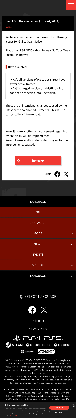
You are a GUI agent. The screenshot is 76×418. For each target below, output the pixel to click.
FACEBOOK (32, 310)
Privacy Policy (14, 416)
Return (38, 160)
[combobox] (73, 405)
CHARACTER (38, 223)
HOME (38, 212)
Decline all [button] (59, 412)
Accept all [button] (59, 407)
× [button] (74, 406)
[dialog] (38, 410)
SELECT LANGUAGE (40, 297)
